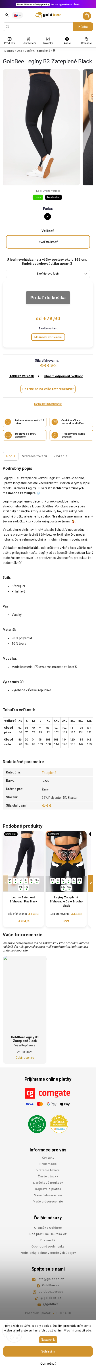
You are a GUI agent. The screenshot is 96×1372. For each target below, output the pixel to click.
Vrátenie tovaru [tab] (34, 456)
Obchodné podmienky (48, 1246)
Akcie (67, 43)
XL (31, 880)
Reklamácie (48, 1164)
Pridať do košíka (48, 297)
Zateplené (49, 773)
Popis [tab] (10, 456)
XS (9, 880)
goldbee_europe (51, 1291)
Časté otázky (48, 1176)
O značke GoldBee (48, 1227)
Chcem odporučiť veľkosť (63, 376)
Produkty (9, 43)
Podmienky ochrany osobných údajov (48, 1252)
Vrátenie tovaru (48, 1170)
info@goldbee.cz (51, 1279)
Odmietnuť (48, 1363)
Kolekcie (86, 43)
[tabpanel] (23, 879)
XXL (37, 880)
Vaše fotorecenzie (48, 1195)
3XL (21, 887)
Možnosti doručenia (48, 337)
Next (91, 883)
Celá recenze (25, 1057)
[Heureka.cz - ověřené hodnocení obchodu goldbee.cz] (57, 1123)
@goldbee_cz (50, 1297)
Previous (6, 883)
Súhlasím (48, 1351)
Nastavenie (48, 1339)
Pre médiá (48, 1240)
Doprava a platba (48, 1189)
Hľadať (83, 26)
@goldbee (51, 1304)
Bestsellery (29, 43)
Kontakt (48, 1157)
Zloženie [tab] (60, 456)
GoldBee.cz (51, 1285)
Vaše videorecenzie (48, 1201)
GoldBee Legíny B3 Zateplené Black (25, 1039)
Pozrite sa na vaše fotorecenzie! (48, 389)
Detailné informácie (48, 404)
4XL (26, 887)
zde (88, 1330)
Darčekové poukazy (48, 1182)
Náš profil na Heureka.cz (48, 1234)
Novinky (48, 43)
